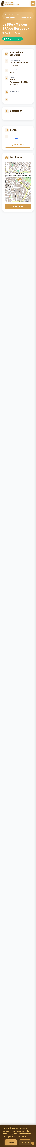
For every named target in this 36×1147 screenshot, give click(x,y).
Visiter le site (19, 145)
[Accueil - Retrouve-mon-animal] (10, 3)
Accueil (7, 14)
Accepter (25, 1142)
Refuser (11, 1142)
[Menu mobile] (33, 3)
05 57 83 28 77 (15, 138)
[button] (20, 180)
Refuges (15, 14)
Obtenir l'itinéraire (19, 207)
